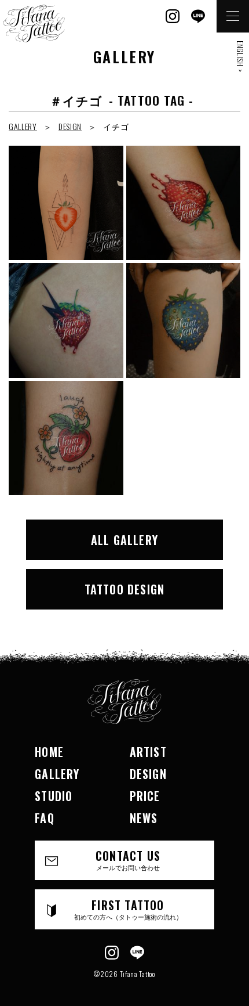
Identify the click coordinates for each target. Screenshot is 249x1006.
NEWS (144, 818)
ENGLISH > (240, 56)
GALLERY (23, 126)
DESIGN (70, 126)
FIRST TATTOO (128, 908)
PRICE (145, 796)
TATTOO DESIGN (125, 589)
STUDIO (53, 796)
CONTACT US (128, 859)
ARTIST (148, 751)
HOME (49, 751)
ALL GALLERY (124, 540)
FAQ (44, 818)
